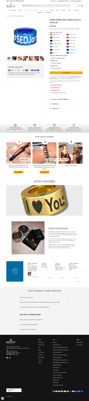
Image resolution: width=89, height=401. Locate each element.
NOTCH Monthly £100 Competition (60, 350)
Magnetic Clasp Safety (57, 377)
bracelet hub (23, 167)
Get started (18, 172)
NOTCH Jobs (56, 382)
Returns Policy (56, 370)
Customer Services (57, 357)
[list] (25, 36)
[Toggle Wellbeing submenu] (42, 12)
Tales (30, 10)
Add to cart (66, 72)
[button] (82, 5)
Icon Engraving (53, 65)
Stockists (40, 360)
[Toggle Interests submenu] (65, 10)
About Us (55, 342)
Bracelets (20, 10)
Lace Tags (35, 10)
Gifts (57, 10)
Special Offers (41, 357)
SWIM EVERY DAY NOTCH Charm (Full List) (17, 16)
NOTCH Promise (56, 345)
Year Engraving (53, 60)
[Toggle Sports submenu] (71, 10)
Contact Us (40, 355)
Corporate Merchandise (58, 385)
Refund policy (56, 380)
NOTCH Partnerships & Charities (60, 347)
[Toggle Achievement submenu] (80, 10)
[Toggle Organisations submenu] (51, 12)
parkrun (40, 362)
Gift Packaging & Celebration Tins (60, 362)
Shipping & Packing (57, 365)
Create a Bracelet (12, 10)
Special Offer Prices (57, 352)
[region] (53, 270)
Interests (63, 10)
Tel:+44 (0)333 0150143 (63, 1)
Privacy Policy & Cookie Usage (59, 372)
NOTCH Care (41, 345)
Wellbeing (40, 12)
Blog (39, 347)
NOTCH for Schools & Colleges (60, 355)
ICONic (52, 10)
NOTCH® (11, 396)
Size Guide (52, 1)
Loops (25, 10)
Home (7, 16)
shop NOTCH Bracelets (56, 85)
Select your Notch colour (56, 32)
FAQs (39, 350)
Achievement (76, 10)
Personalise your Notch (44, 10)
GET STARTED (44, 172)
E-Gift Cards (41, 352)
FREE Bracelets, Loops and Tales (60, 360)
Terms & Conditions (57, 375)
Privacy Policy (79, 345)
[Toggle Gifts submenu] (59, 10)
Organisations (47, 12)
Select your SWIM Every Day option (58, 55)
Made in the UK (56, 367)
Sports (69, 10)
